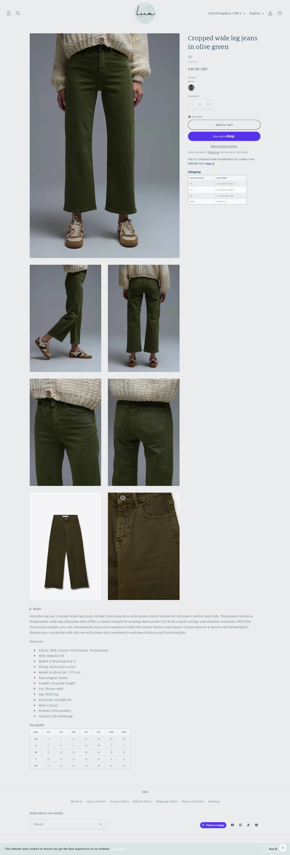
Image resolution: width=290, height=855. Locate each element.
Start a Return (96, 801)
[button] (8, 13)
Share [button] (37, 608)
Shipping (213, 152)
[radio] (191, 87)
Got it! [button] (273, 849)
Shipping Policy (167, 801)
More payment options (224, 146)
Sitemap (213, 801)
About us (76, 801)
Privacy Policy (119, 801)
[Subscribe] (100, 824)
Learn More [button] (118, 848)
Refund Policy (142, 801)
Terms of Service (193, 801)
